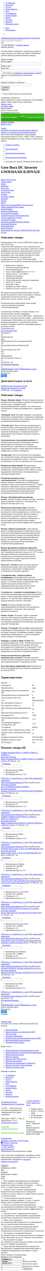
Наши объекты (11, 9)
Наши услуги (6, 124)
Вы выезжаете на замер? (13, 1240)
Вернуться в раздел (8, 205)
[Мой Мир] (5, 375)
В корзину (18, 390)
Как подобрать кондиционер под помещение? (22, 1181)
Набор (3, 209)
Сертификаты (11, 13)
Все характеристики (9, 331)
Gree (2, 339)
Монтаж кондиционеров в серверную (20, 1063)
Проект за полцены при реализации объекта (18, 132)
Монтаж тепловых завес (15, 1067)
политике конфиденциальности (16, 1160)
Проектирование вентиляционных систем (22, 1050)
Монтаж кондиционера (15, 1055)
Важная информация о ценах (12, 1133)
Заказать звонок (22, 45)
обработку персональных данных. (28, 73)
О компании (10, 3)
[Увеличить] (20, 230)
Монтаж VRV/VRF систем (16, 1059)
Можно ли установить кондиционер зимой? (21, 1227)
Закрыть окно (6, 104)
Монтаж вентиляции (14, 1061)
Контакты (9, 5)
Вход (7, 28)
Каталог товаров (7, 122)
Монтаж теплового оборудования (19, 1065)
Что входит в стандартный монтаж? (18, 1233)
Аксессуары (5, 218)
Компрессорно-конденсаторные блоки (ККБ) (23, 1038)
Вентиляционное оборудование (18, 1040)
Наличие (4, 224)
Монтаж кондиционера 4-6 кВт (13, 388)
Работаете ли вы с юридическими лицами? (21, 1213)
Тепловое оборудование (15, 1042)
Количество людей (30, 1264)
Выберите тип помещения (11, 1257)
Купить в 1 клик (22, 778)
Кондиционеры (12, 1030)
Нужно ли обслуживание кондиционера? (20, 1205)
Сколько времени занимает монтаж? (18, 1198)
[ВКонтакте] (2, 375)
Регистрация (10, 30)
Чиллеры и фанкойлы (14, 1036)
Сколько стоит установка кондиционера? (20, 1190)
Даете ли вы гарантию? (13, 1220)
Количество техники (31, 1266)
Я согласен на (22, 73)
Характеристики (7, 216)
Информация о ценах (28, 369)
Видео (8, 18)
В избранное (18, 783)
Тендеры (9, 20)
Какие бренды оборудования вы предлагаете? (22, 1246)
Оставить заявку (7, 106)
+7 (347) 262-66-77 (33, 1101)
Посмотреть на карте (9, 1123)
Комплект (5, 211)
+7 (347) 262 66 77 (8, 1147)
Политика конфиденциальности (9, 1128)
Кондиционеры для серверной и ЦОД (20, 1032)
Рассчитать (28, 1269)
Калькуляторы (11, 16)
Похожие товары (7, 222)
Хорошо (4, 1166)
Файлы (3, 226)
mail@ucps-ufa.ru (7, 1149)
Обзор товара (6, 207)
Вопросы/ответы (12, 24)
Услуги (8, 7)
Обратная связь (7, 1145)
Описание (5, 213)
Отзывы (4, 220)
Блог (7, 11)
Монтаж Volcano (12, 1057)
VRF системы (11, 1034)
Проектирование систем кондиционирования (23, 1053)
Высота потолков (29, 1261)
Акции (3, 128)
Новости (9, 22)
